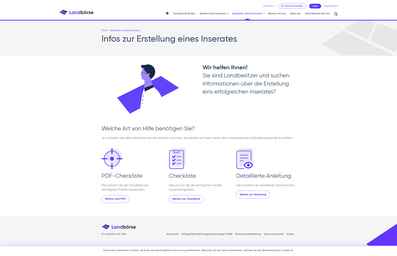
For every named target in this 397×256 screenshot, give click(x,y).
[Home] (167, 14)
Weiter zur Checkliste (186, 199)
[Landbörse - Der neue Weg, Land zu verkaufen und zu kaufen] (76, 12)
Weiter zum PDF (115, 199)
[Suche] (336, 14)
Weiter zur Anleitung (253, 194)
